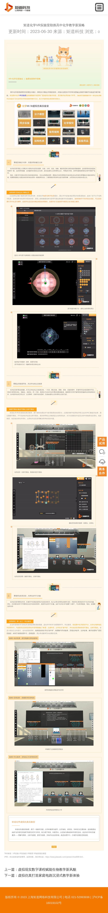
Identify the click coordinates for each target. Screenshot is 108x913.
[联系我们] (102, 451)
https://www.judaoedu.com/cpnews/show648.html (64, 857)
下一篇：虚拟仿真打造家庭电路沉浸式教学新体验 (42, 875)
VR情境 (30, 853)
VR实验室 (22, 95)
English (98, 6)
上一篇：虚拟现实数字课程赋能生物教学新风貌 (40, 869)
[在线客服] (102, 461)
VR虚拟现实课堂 (40, 853)
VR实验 (16, 853)
